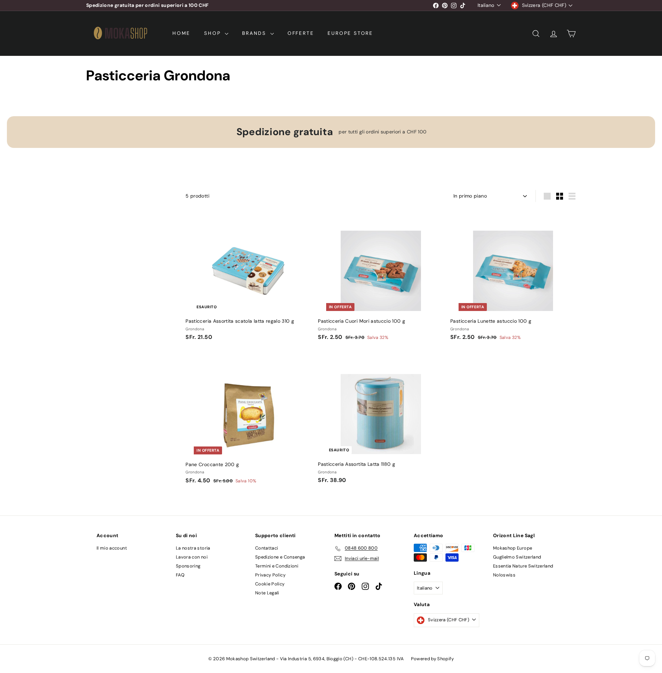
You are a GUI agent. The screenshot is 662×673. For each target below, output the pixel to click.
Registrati (383, 345)
